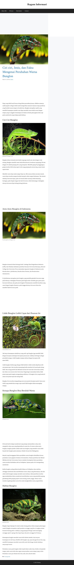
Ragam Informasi (37, 4)
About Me (4, 11)
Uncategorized (7, 556)
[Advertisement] (24, 24)
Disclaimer (19, 11)
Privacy (11, 11)
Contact (27, 11)
